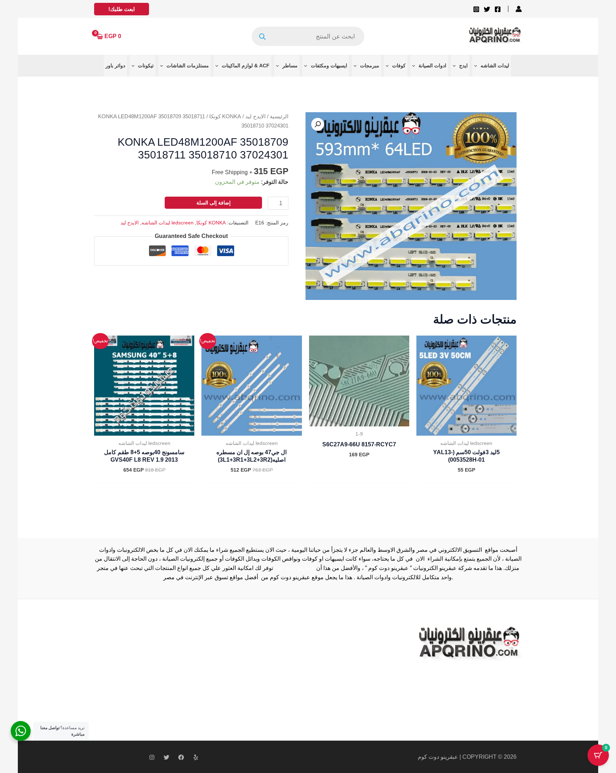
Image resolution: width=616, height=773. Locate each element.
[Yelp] (196, 757)
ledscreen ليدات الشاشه (168, 222)
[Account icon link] (518, 9)
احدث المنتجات (219, 666)
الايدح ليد (255, 116)
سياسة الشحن (219, 657)
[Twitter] (487, 9)
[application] (477, 65)
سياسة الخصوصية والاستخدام (236, 648)
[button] (121, 9)
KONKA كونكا (225, 116)
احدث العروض (219, 675)
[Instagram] (476, 9)
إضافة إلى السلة (213, 203)
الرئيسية (279, 116)
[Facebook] (497, 9)
